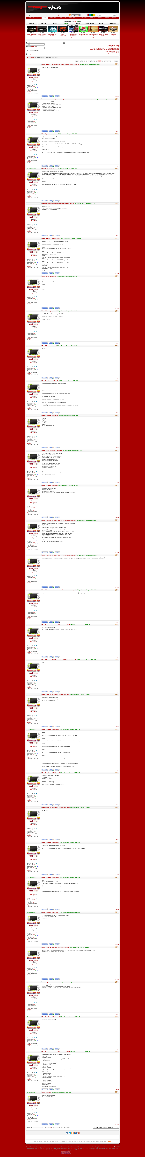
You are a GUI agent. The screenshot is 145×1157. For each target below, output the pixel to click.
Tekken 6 (63, 34)
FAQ (60, 15)
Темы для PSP (72, 1141)
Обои (78, 23)
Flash (101, 23)
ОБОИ (107, 18)
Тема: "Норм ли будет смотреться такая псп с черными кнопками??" (60, 64)
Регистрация (30, 54)
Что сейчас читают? (113, 47)
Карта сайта (103, 1141)
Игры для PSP (47, 1141)
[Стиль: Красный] (88, 15)
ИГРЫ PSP (63, 18)
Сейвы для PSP (81, 1141)
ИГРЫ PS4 (53, 18)
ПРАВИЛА (65, 15)
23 (110, 61)
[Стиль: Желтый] (94, 15)
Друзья (29, 91)
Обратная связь (45, 15)
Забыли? (33, 46)
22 (107, 61)
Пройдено (113, 34)
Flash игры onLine (38, 1141)
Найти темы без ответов (112, 51)
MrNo (113, 35)
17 (94, 61)
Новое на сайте (36, 15)
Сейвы (66, 23)
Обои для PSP (55, 1141)
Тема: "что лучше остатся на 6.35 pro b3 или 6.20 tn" (56, 624)
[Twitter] (70, 1133)
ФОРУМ (45, 18)
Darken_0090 (63, 35)
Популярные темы (113, 54)
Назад (77, 61)
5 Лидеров (112, 23)
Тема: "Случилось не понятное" (50, 982)
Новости (43, 23)
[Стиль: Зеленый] (92, 15)
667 (34, 86)
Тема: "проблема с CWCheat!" (50, 380)
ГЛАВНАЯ (31, 18)
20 (102, 61)
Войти (28, 52)
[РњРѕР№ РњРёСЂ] (75, 1133)
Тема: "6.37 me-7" (46, 1092)
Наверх (117, 96)
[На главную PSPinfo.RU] (72, 3)
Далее (116, 61)
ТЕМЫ (100, 18)
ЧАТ (38, 18)
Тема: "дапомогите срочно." (49, 134)
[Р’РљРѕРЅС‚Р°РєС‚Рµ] (67, 1133)
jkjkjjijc (93, 37)
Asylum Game (73, 37)
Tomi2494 (83, 37)
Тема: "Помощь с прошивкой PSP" (51, 238)
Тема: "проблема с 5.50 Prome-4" (51, 729)
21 (104, 61)
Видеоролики (89, 23)
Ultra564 (103, 35)
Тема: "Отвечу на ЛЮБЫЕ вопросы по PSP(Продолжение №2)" (59, 659)
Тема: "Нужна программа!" (49, 276)
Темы (55, 23)
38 (33, 89)
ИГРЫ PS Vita (73, 18)
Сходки (31, 23)
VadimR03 (31, 37)
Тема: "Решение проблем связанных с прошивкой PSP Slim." (58, 203)
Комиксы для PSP (90, 1141)
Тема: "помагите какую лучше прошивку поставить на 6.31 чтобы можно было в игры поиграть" (68, 99)
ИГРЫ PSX (84, 18)
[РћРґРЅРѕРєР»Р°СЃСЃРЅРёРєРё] (72, 1133)
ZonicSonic (52, 37)
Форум (97, 1141)
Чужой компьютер (33, 50)
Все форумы (31, 57)
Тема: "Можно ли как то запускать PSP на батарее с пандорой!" (59, 520)
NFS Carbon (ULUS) (103, 34)
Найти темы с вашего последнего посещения (106, 48)
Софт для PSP (63, 1141)
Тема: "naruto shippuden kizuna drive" (52, 450)
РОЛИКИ (114, 18)
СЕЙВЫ (92, 18)
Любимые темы (114, 52)
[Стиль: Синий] (90, 15)
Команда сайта (54, 15)
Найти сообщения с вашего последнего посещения (104, 49)
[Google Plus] (78, 1133)
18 (96, 61)
